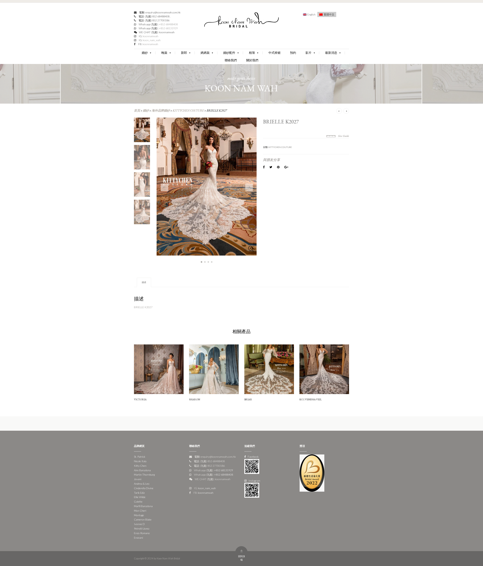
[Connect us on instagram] (251, 489)
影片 (308, 53)
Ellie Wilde (139, 497)
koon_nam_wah (151, 40)
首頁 (137, 110)
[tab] (144, 282)
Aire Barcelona (142, 470)
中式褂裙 (274, 53)
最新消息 (331, 53)
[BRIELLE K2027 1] (207, 187)
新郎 (184, 53)
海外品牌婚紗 (161, 110)
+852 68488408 (168, 24)
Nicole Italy (140, 461)
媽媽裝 (205, 53)
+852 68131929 (168, 28)
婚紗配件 (229, 53)
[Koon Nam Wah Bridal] (241, 20)
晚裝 (164, 53)
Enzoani (138, 537)
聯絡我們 (231, 60)
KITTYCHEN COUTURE (188, 110)
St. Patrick (139, 456)
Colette (138, 501)
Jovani (137, 479)
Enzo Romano (142, 533)
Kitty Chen (140, 465)
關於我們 (252, 60)
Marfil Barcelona (143, 506)
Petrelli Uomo (141, 528)
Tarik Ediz (139, 492)
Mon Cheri (140, 510)
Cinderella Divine (143, 488)
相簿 (252, 53)
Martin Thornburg (144, 474)
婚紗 (145, 53)
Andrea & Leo (141, 483)
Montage (139, 515)
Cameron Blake (143, 519)
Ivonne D (139, 524)
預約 (293, 53)
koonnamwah (150, 36)
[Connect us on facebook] (251, 466)
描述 (144, 282)
